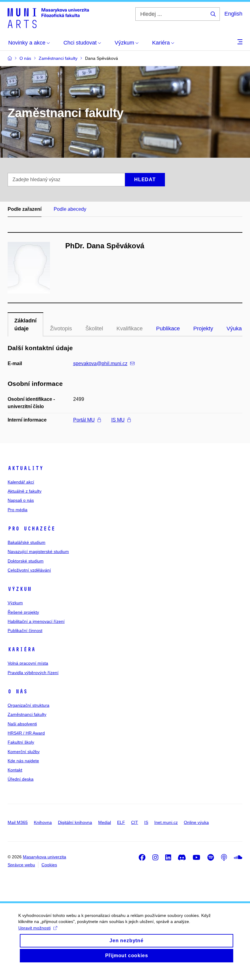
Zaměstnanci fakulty (27, 714)
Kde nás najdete (23, 760)
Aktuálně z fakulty (24, 491)
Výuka (234, 328)
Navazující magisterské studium (38, 551)
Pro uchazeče (31, 528)
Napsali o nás (21, 500)
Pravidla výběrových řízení (33, 672)
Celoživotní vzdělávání (29, 570)
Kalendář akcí (21, 482)
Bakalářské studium (26, 542)
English (233, 14)
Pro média (17, 509)
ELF (121, 822)
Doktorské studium (26, 561)
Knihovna (43, 822)
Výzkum (19, 589)
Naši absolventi (22, 723)
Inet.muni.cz (166, 822)
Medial (104, 822)
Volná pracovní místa (28, 663)
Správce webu (21, 864)
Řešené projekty (23, 612)
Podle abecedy (70, 209)
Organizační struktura (28, 705)
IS (146, 822)
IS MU (118, 419)
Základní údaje (25, 325)
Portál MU (84, 419)
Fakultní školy (21, 742)
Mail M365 (18, 822)
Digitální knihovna (75, 822)
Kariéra (21, 649)
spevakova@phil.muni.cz (100, 363)
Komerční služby (24, 751)
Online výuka (196, 822)
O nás (17, 691)
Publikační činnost (25, 630)
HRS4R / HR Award (26, 733)
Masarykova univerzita (44, 856)
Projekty (203, 328)
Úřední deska (21, 779)
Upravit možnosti (34, 927)
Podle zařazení (24, 209)
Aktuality (25, 468)
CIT (134, 822)
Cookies (49, 864)
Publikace (168, 328)
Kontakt (15, 769)
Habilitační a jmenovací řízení (36, 621)
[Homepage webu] (48, 17)
